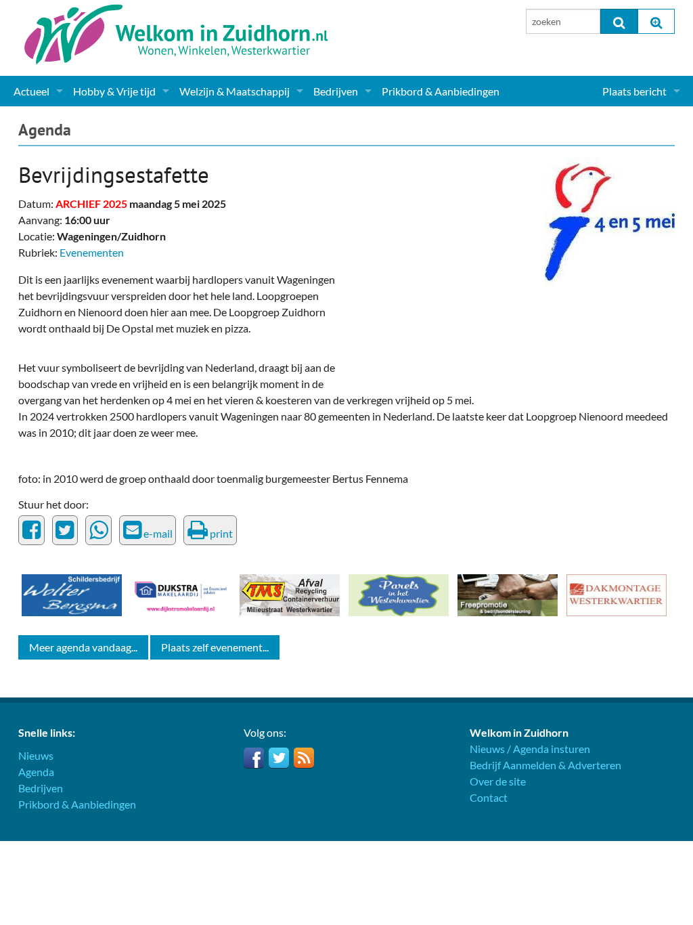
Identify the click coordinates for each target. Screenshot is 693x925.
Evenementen (92, 252)
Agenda (44, 129)
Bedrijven (335, 91)
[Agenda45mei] (610, 220)
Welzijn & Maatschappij (234, 91)
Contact (489, 797)
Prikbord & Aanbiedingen (440, 91)
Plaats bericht (634, 91)
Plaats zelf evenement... (215, 647)
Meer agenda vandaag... (83, 647)
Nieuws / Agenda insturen (530, 748)
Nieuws (35, 755)
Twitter (279, 758)
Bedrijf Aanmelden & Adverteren (545, 764)
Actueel (31, 91)
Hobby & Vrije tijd (114, 91)
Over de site (498, 781)
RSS (304, 758)
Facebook (254, 758)
